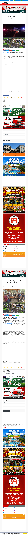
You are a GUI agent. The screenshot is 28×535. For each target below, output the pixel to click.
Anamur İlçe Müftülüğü (18, 317)
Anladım (25, 533)
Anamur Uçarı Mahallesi (6, 52)
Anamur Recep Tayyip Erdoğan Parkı (8, 323)
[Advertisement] (14, 75)
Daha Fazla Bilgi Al (18, 534)
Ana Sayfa (4, 14)
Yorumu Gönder (6, 140)
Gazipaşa (19, 91)
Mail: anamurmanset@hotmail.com (10, 373)
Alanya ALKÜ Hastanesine (14, 91)
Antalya (8, 62)
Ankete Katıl (14, 517)
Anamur (19, 362)
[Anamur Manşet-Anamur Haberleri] (5, 2)
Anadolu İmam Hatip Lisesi (6, 363)
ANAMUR (8, 14)
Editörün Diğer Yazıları (8, 101)
